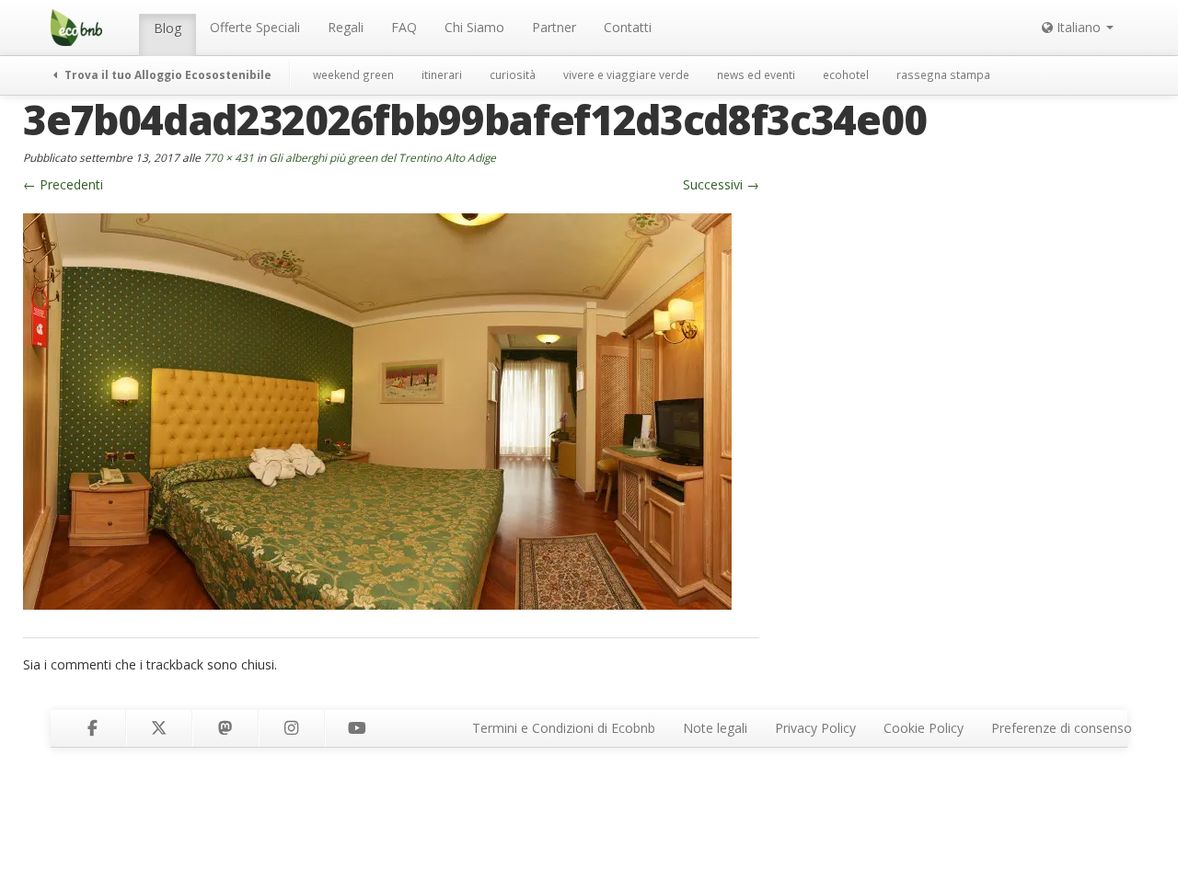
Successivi (721, 184)
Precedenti (63, 184)
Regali (346, 27)
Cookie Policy (924, 728)
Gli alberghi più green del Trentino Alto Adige (382, 157)
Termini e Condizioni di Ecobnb (563, 728)
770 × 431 (228, 157)
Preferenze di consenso (1061, 728)
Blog (167, 28)
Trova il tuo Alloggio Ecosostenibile (166, 74)
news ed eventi (756, 74)
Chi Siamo (474, 27)
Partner (554, 27)
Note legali (715, 728)
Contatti (628, 27)
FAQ (404, 27)
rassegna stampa (943, 74)
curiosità (513, 74)
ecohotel (846, 74)
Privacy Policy (815, 728)
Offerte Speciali (255, 27)
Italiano (1078, 27)
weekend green (353, 74)
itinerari (442, 74)
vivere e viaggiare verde (626, 74)
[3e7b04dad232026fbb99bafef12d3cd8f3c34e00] (377, 409)
